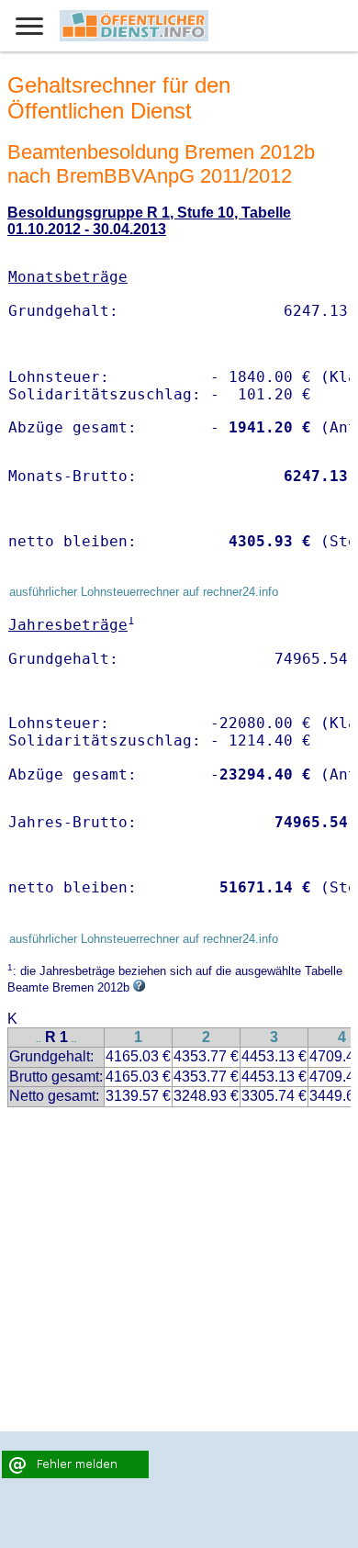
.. (38, 1039)
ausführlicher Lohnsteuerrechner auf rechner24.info (143, 592)
